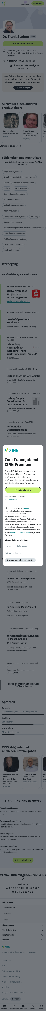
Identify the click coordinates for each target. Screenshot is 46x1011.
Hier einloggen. (11, 499)
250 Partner (27, 508)
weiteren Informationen (20, 532)
